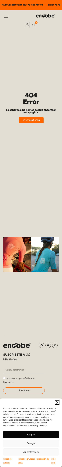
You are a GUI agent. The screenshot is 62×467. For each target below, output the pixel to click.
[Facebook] (41, 345)
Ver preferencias (31, 452)
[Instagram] (55, 345)
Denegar (31, 443)
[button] (57, 402)
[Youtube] (48, 345)
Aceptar (31, 434)
